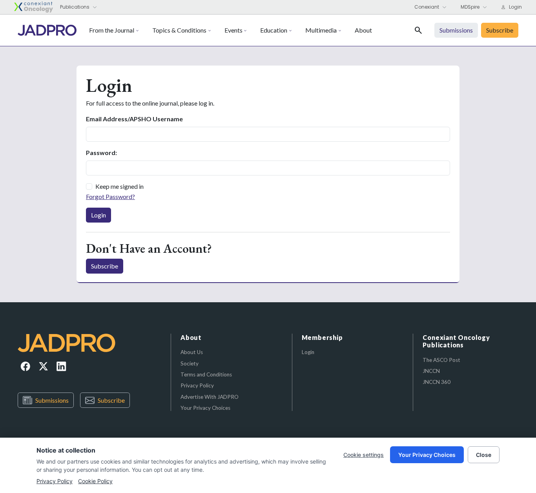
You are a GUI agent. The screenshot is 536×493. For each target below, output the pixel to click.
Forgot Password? (110, 196)
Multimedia (321, 30)
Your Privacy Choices (205, 408)
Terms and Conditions (206, 374)
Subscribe (104, 266)
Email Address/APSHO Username (134, 118)
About (363, 30)
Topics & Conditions (179, 30)
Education (273, 30)
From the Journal (111, 30)
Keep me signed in (119, 186)
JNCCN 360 (436, 382)
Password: (101, 152)
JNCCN (431, 371)
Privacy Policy (197, 385)
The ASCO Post (441, 360)
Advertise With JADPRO (209, 397)
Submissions (52, 400)
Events (233, 30)
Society (189, 363)
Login (98, 215)
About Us (191, 352)
